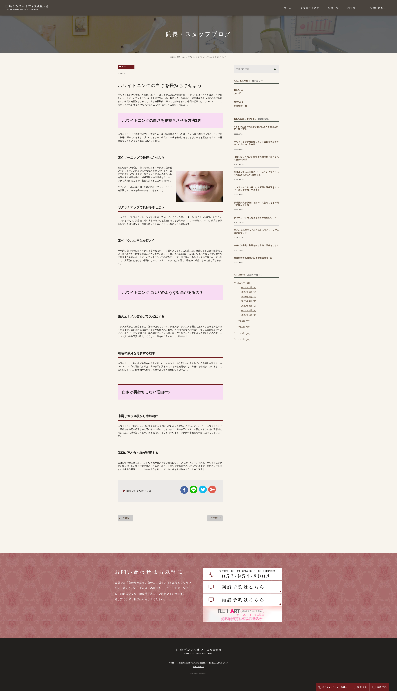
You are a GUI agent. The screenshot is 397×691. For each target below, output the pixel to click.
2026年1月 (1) (248, 315)
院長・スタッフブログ (185, 57)
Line (193, 489)
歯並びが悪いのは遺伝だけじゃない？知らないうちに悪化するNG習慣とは (256, 173)
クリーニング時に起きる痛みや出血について (255, 217)
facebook (184, 490)
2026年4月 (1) (248, 301)
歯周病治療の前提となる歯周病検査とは (253, 258)
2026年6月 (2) (248, 292)
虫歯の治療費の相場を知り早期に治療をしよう (256, 245)
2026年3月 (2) (248, 306)
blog (124, 67)
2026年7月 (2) (248, 287)
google (212, 489)
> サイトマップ (198, 667)
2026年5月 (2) (248, 296)
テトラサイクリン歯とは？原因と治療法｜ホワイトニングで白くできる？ (256, 188)
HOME (173, 57)
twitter (203, 489)
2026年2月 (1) (248, 310)
